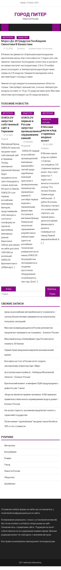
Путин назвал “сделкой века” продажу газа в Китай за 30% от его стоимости (30, 423)
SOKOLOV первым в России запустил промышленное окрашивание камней (31, 128)
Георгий (4, 139)
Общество (23, 37)
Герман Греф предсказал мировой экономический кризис (29, 352)
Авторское (8, 37)
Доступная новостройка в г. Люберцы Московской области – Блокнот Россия (29, 374)
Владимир (25, 146)
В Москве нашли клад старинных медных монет (48, 133)
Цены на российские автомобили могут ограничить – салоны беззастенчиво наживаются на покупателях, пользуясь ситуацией (30, 317)
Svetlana (21, 48)
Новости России (46, 121)
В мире (7, 458)
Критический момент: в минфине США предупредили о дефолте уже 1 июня (31, 385)
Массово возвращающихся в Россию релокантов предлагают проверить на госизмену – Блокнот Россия (31, 330)
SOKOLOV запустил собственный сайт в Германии (10, 124)
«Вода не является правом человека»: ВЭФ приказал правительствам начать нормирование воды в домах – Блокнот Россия (31, 399)
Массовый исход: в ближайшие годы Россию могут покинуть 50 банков (29, 341)
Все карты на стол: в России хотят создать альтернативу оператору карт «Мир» (25, 363)
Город (7, 464)
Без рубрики (10, 452)
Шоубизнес (9, 484)
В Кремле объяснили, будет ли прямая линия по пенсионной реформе (11, 289)
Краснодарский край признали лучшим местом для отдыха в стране (54, 289)
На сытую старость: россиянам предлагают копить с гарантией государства (30, 412)
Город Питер (30, 14)
